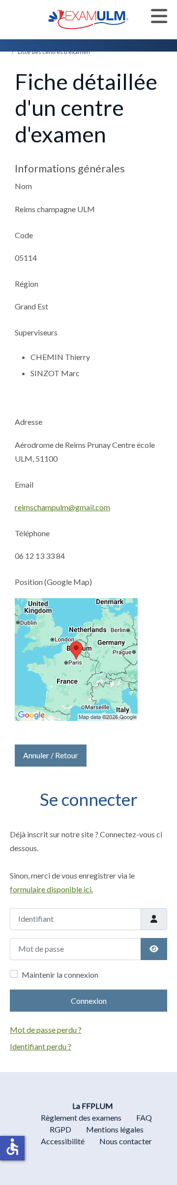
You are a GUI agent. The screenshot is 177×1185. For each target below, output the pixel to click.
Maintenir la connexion (60, 974)
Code (24, 235)
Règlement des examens (81, 1117)
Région (26, 283)
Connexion (89, 1000)
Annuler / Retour (50, 755)
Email (24, 484)
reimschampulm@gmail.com (62, 507)
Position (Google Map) (53, 581)
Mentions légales (115, 1129)
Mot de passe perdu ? (46, 1029)
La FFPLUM (92, 1105)
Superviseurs (36, 332)
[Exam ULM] (88, 18)
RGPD (60, 1129)
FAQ (144, 1117)
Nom (23, 186)
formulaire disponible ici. (51, 889)
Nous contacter (125, 1141)
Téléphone (32, 533)
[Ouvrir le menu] (159, 16)
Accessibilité (63, 1141)
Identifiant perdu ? (40, 1046)
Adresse (28, 421)
